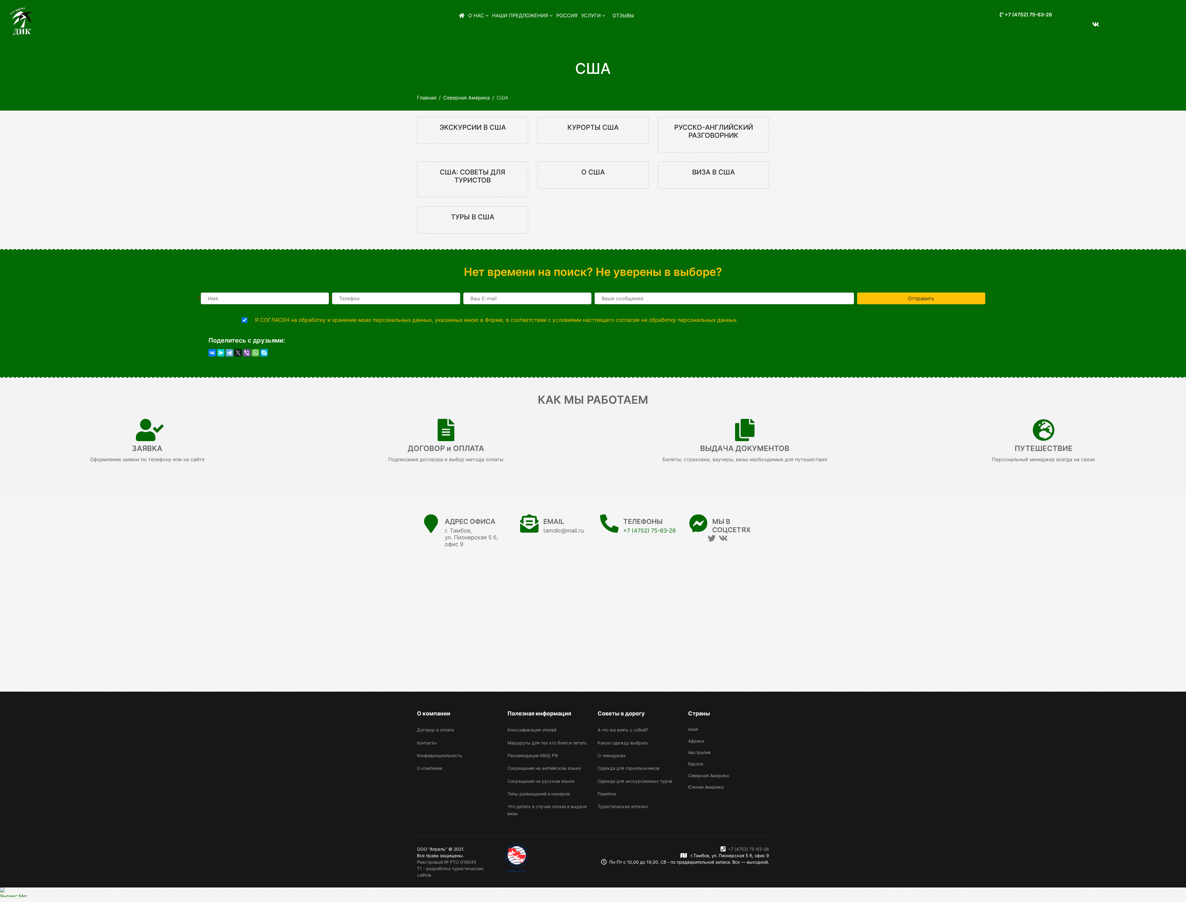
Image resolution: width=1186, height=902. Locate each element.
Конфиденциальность (439, 755)
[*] (265, 298)
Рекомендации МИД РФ (532, 755)
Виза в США (713, 172)
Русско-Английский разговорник (713, 131)
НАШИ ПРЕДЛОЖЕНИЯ (520, 15)
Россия (567, 15)
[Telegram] (229, 352)
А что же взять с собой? (623, 729)
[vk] (723, 538)
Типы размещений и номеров (538, 793)
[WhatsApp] (255, 352)
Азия (693, 729)
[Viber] (246, 352)
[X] (238, 352)
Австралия (699, 752)
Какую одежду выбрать (623, 742)
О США (593, 172)
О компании (429, 768)
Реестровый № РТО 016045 (446, 862)
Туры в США (472, 217)
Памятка (607, 793)
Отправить (921, 298)
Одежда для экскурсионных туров (635, 781)
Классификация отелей (531, 729)
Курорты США (593, 127)
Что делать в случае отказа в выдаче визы (547, 810)
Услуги (591, 15)
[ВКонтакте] (212, 352)
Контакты (427, 742)
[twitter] (712, 538)
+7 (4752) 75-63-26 (1027, 14)
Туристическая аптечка (623, 806)
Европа (695, 763)
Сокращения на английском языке (544, 768)
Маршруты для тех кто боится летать (547, 742)
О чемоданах (612, 755)
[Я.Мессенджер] (221, 352)
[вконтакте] (1093, 21)
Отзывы (623, 15)
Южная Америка (706, 787)
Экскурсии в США (472, 127)
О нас (476, 15)
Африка (696, 741)
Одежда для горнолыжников (628, 768)
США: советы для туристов (472, 176)
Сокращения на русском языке (540, 781)
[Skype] (264, 352)
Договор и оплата (435, 729)
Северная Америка (708, 775)
